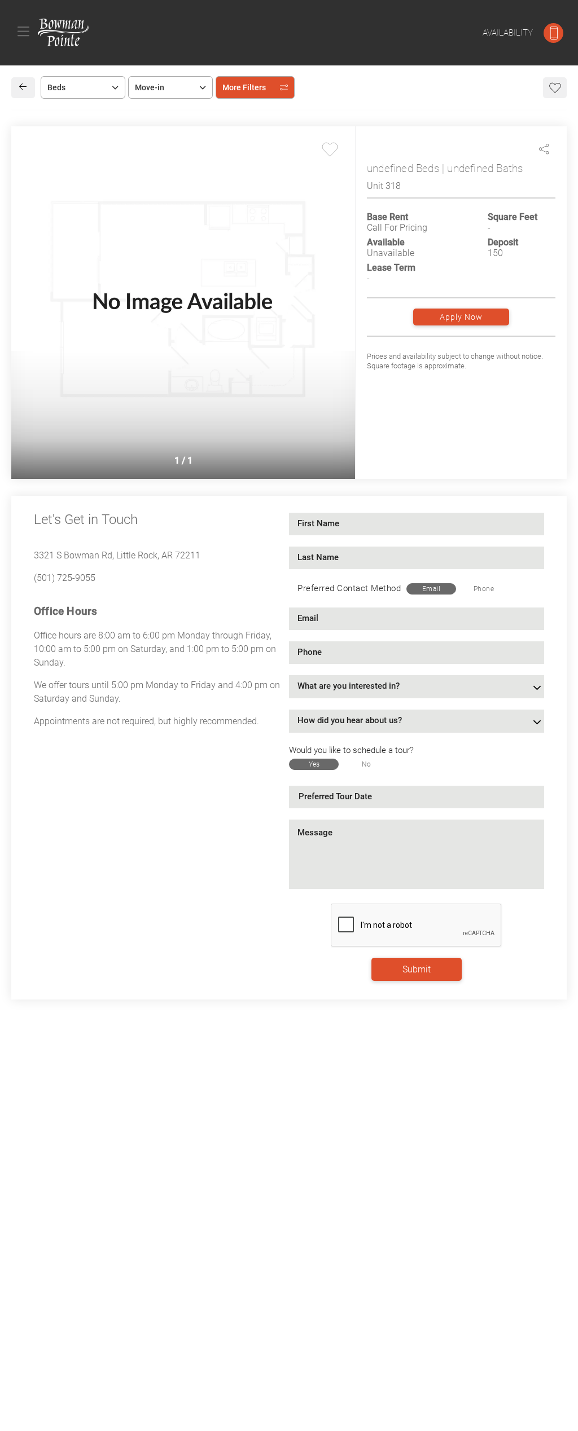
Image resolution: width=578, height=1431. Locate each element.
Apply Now (461, 317)
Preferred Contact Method (349, 588)
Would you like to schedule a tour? (351, 750)
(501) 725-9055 (64, 578)
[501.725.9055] (553, 33)
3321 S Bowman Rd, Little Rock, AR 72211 (117, 555)
